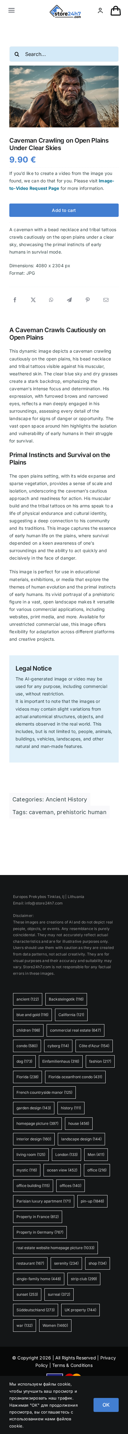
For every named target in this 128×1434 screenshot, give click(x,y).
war (24, 1325)
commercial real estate (75, 1030)
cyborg (58, 1045)
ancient (27, 999)
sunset (27, 1294)
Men (96, 1154)
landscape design (81, 1139)
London (66, 1154)
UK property (80, 1310)
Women (55, 1325)
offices (70, 1185)
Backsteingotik (66, 999)
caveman (41, 812)
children (28, 1030)
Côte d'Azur (94, 1045)
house (78, 1123)
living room (30, 1154)
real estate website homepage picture (55, 1247)
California (71, 1014)
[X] (33, 300)
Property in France (37, 1216)
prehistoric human (82, 812)
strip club (84, 1278)
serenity (66, 1263)
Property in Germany (39, 1232)
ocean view (62, 1170)
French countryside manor (44, 1092)
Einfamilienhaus (60, 1061)
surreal (59, 1294)
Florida (27, 1076)
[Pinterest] (87, 300)
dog (24, 1061)
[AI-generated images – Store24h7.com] (65, 7)
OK (106, 1405)
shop (98, 1263)
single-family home (38, 1278)
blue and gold (32, 1014)
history (71, 1108)
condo (27, 1045)
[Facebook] (15, 300)
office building (33, 1185)
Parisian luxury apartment (43, 1201)
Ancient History (66, 799)
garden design (33, 1108)
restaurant (30, 1263)
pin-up (92, 1201)
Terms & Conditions (72, 1365)
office (97, 1170)
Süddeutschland (35, 1310)
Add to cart (64, 210)
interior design (33, 1139)
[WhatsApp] (51, 300)
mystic (26, 1170)
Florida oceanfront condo (75, 1076)
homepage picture (37, 1123)
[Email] (106, 300)
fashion (100, 1061)
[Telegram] (69, 300)
